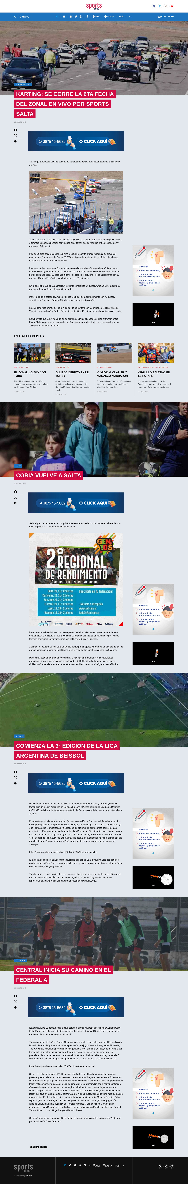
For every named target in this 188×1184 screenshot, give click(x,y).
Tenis (18, 466)
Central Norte (38, 1147)
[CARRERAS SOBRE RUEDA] (82, 17)
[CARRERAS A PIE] (88, 17)
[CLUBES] (58, 17)
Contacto (167, 16)
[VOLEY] (71, 17)
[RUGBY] (76, 17)
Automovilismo (23, 84)
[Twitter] (160, 6)
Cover (29, 1176)
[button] (15, 16)
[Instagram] (166, 6)
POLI (117, 1166)
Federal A (20, 960)
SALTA (108, 1166)
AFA (97, 1166)
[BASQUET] (65, 17)
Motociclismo (161, 367)
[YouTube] (171, 6)
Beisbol (19, 736)
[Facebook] (154, 6)
